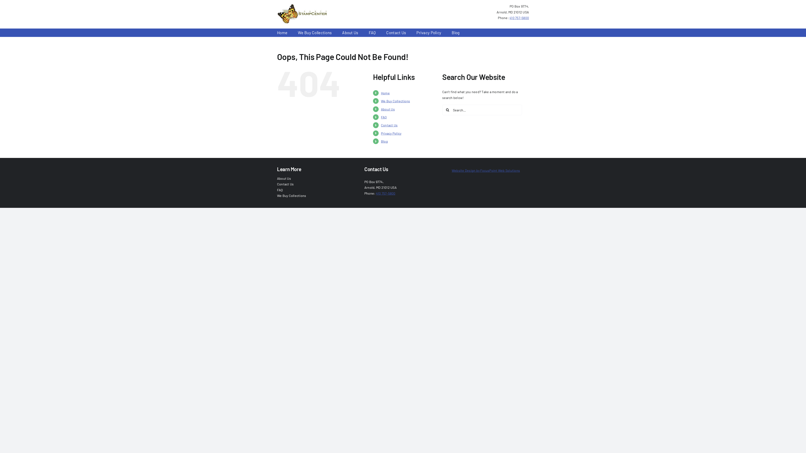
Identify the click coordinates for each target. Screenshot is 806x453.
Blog (384, 141)
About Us (388, 109)
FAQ (384, 117)
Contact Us (389, 125)
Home (385, 93)
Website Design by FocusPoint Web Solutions (486, 170)
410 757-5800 (519, 18)
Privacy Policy (391, 133)
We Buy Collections (395, 101)
